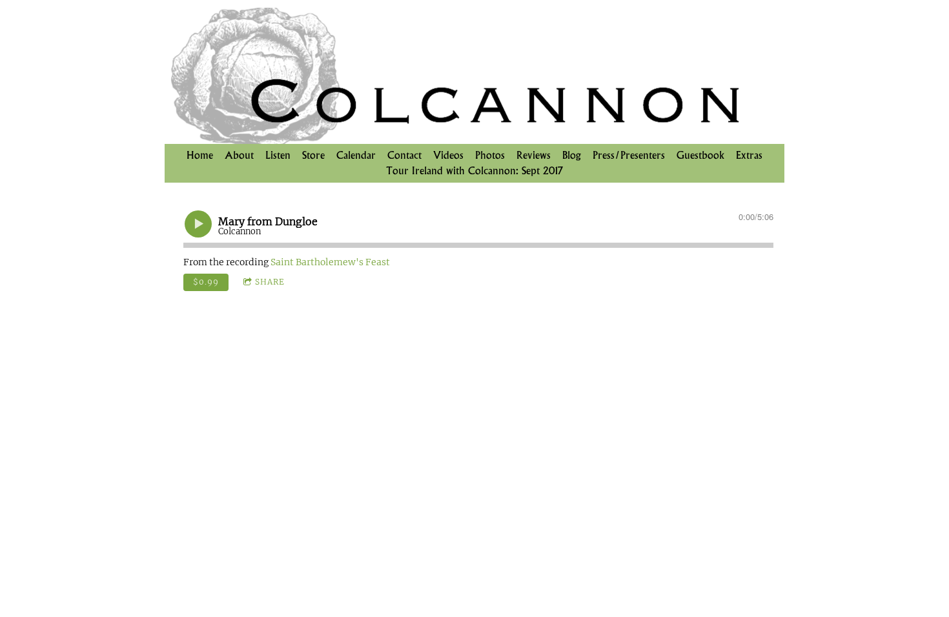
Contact (404, 155)
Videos (448, 155)
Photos (490, 155)
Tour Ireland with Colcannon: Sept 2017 (474, 171)
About (239, 155)
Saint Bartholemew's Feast (330, 262)
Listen (278, 155)
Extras (749, 155)
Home (200, 155)
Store (313, 155)
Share (270, 282)
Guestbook (700, 155)
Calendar (356, 155)
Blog (571, 155)
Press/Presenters (629, 155)
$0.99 (206, 282)
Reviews (533, 155)
